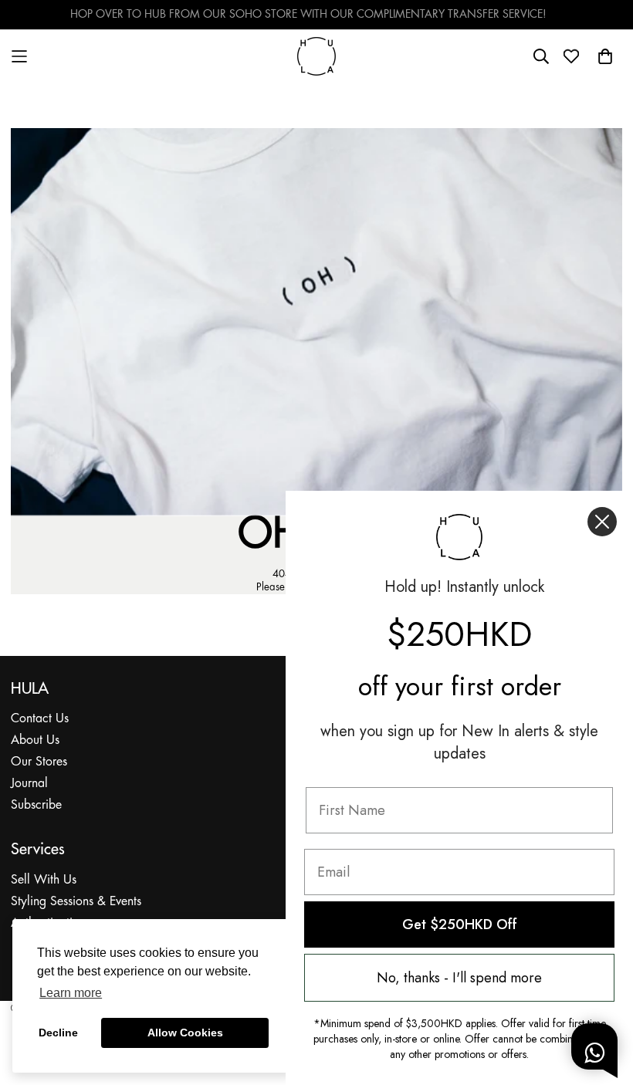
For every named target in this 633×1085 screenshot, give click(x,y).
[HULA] (316, 56)
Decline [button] (58, 1032)
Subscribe (36, 805)
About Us (35, 740)
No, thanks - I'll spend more (459, 978)
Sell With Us (43, 880)
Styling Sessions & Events (76, 901)
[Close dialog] (602, 521)
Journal (29, 783)
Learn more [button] (70, 992)
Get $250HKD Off (459, 924)
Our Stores (39, 762)
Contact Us (40, 718)
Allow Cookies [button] (185, 1032)
